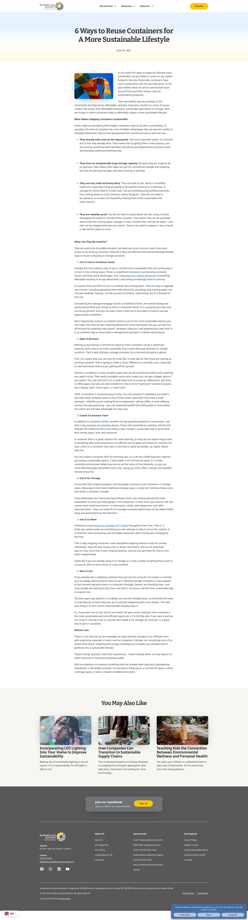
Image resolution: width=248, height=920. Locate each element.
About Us (99, 840)
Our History (100, 850)
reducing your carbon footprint (138, 275)
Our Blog (188, 860)
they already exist (101, 143)
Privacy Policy (188, 893)
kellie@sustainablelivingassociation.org (57, 862)
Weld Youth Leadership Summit (147, 845)
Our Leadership (102, 845)
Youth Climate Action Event (145, 850)
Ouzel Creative (65, 899)
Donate (199, 6)
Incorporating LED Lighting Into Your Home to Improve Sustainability (63, 752)
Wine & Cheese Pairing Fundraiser (148, 864)
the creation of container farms (100, 425)
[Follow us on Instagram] (52, 869)
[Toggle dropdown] (115, 6)
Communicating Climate (194, 855)
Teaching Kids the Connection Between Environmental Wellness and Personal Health (182, 752)
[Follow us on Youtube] (69, 869)
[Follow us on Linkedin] (61, 869)
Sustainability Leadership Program (148, 855)
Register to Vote (191, 845)
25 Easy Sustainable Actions (196, 850)
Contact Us (99, 860)
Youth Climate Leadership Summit (148, 840)
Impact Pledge (190, 840)
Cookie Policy (202, 893)
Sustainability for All (103, 855)
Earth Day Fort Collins (142, 860)
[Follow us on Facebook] (44, 869)
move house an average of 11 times (107, 525)
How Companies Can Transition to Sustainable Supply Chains (119, 752)
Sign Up (143, 803)
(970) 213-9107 (46, 858)
